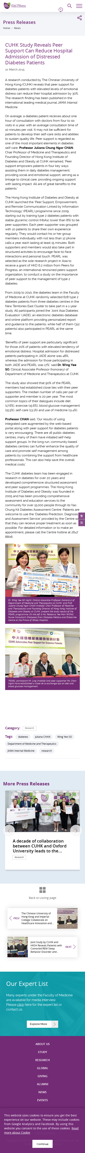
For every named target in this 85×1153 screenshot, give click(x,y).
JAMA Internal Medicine (21, 750)
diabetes (23, 737)
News (17, 28)
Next (76, 831)
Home (6, 28)
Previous (9, 831)
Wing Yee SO (64, 737)
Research (29, 728)
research (46, 750)
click (20, 1005)
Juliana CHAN (42, 737)
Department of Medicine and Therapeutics (32, 744)
